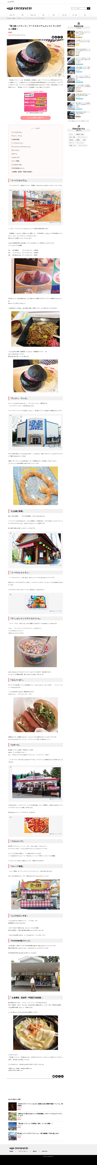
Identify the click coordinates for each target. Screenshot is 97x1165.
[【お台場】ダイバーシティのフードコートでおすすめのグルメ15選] (71, 46)
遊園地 (10, 32)
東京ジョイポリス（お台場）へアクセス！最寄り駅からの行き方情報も (83, 77)
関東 (22, 15)
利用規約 (11, 1151)
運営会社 (35, 1151)
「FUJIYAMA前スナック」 (18, 168)
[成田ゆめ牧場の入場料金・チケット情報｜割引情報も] (71, 118)
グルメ (71, 134)
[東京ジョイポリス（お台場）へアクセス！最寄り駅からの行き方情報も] (71, 82)
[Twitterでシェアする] (56, 37)
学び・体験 (78, 116)
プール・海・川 (79, 71)
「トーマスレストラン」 (17, 143)
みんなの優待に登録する (35, 117)
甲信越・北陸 (33, 15)
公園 (84, 139)
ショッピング (81, 142)
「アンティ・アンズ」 (17, 135)
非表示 (37, 128)
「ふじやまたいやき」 (17, 164)
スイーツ (72, 142)
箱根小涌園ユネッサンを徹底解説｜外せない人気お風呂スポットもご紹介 (83, 104)
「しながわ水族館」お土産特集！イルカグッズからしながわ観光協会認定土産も (83, 86)
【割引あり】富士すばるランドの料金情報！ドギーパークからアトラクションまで (39, 1114)
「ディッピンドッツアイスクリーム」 (21, 146)
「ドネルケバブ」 (15, 157)
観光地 (77, 55)
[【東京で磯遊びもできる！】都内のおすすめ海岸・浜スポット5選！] (71, 73)
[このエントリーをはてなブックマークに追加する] (61, 37)
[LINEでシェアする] (53, 37)
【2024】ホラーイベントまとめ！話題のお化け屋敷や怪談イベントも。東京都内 (40, 1104)
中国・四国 (64, 15)
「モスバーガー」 (15, 150)
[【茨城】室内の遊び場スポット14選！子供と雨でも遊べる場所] (71, 100)
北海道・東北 (12, 15)
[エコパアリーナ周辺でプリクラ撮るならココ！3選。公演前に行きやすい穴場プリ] (71, 64)
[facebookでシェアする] (58, 37)
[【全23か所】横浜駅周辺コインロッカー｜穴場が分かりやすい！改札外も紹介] (71, 55)
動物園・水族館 (79, 37)
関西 (54, 15)
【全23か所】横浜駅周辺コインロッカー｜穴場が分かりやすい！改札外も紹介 (83, 51)
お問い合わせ (44, 1151)
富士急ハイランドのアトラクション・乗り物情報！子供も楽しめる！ (38, 1133)
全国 (85, 15)
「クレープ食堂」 (15, 161)
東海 (43, 15)
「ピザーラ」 (14, 153)
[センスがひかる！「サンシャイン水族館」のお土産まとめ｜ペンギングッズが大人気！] (71, 37)
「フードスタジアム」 (17, 132)
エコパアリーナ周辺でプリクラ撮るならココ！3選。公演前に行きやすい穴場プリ (83, 60)
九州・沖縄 (74, 15)
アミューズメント (79, 64)
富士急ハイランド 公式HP (56, 222)
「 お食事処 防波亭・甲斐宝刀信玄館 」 (22, 171)
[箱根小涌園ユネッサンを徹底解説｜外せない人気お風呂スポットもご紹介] (71, 109)
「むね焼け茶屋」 (15, 139)
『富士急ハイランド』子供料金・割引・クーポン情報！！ (35, 1123)
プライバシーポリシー (23, 1151)
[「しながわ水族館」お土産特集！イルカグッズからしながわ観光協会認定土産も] (71, 91)
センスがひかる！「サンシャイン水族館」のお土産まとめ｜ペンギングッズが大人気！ (83, 33)
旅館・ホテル (73, 145)
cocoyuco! (9, 18)
